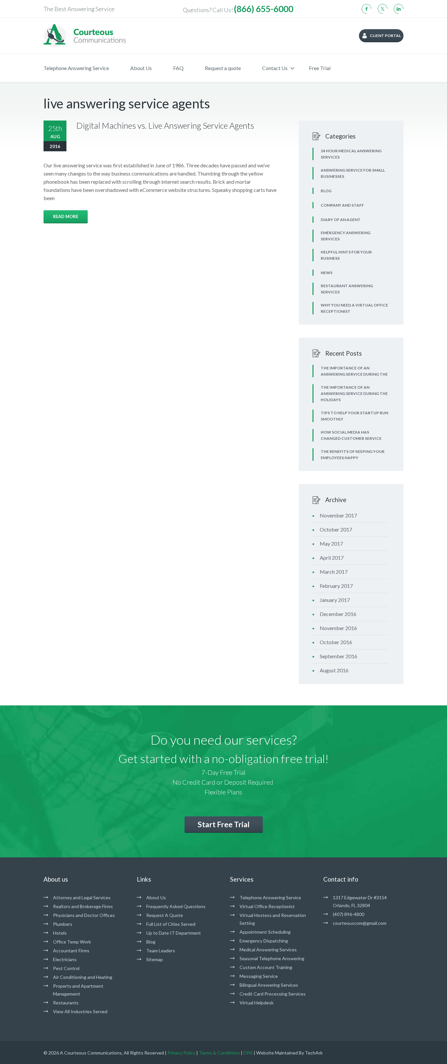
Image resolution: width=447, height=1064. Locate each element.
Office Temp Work (72, 941)
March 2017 (334, 572)
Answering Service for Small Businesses (353, 173)
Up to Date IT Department (173, 933)
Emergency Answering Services (345, 235)
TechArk (314, 1052)
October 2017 (336, 529)
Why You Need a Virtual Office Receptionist (354, 308)
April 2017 (332, 557)
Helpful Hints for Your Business (346, 255)
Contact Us (275, 68)
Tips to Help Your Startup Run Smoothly (354, 415)
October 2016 (336, 642)
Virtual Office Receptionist (267, 906)
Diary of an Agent (341, 219)
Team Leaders (160, 950)
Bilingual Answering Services (269, 985)
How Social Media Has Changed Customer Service (351, 435)
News (326, 272)
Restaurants (66, 1002)
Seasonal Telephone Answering (272, 958)
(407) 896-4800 (348, 914)
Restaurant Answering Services (347, 288)
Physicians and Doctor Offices (84, 915)
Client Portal (385, 35)
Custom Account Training (266, 967)
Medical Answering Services (268, 949)
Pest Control (66, 968)
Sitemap (154, 959)
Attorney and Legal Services (82, 897)
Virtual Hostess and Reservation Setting (273, 919)
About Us (141, 68)
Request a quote (223, 68)
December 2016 (338, 614)
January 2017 (335, 600)
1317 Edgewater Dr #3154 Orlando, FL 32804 (360, 901)
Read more (65, 216)
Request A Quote (164, 915)
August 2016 (334, 670)
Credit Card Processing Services (273, 994)
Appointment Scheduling (265, 932)
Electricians (65, 959)
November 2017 (338, 515)
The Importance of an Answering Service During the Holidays (354, 393)
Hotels (60, 933)
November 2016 (338, 628)
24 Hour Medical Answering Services (351, 153)
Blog (326, 190)
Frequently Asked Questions (176, 906)
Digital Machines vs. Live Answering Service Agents (165, 125)
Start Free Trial (224, 824)
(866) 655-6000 (263, 9)
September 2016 (338, 656)
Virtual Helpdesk (257, 1002)
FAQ (178, 68)
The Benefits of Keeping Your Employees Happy (352, 454)
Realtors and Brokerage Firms (83, 906)
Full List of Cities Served (170, 924)
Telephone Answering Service (76, 68)
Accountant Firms (71, 950)
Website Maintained (277, 1052)
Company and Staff (342, 205)
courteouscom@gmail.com (359, 923)
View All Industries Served (80, 1011)
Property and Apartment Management (78, 990)
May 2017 (331, 543)
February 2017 (336, 586)
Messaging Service (259, 976)
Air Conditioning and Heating (82, 977)
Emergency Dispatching (264, 940)
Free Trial (320, 68)
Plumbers (62, 924)
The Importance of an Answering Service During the (354, 371)
